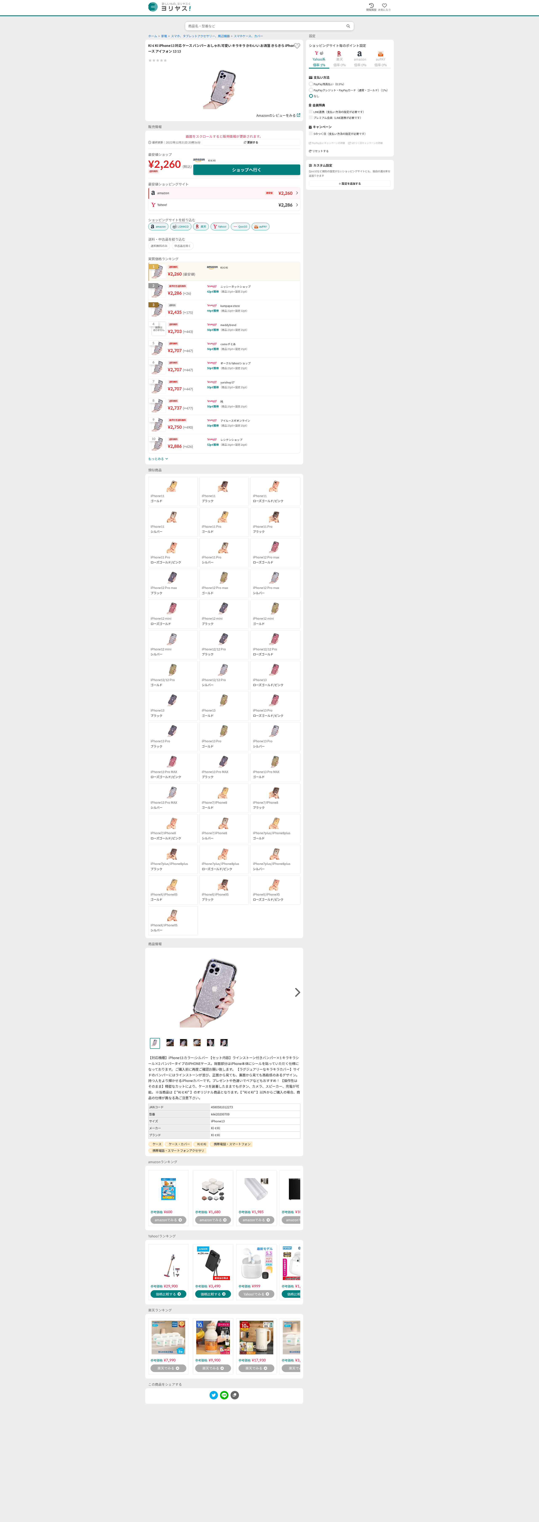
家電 (164, 36)
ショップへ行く (246, 169)
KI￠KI (212, 160)
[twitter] (213, 1396)
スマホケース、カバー (248, 36)
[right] (297, 992)
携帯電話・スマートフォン (232, 1144)
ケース (156, 1144)
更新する (252, 142)
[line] (224, 1396)
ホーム (152, 36)
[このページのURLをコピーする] (235, 1395)
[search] (349, 26)
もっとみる (156, 459)
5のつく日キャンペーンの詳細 (367, 143)
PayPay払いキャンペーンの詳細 (328, 143)
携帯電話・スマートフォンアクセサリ (178, 1150)
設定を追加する (351, 183)
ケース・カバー (179, 1144)
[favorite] (297, 46)
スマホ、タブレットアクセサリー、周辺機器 (200, 36)
